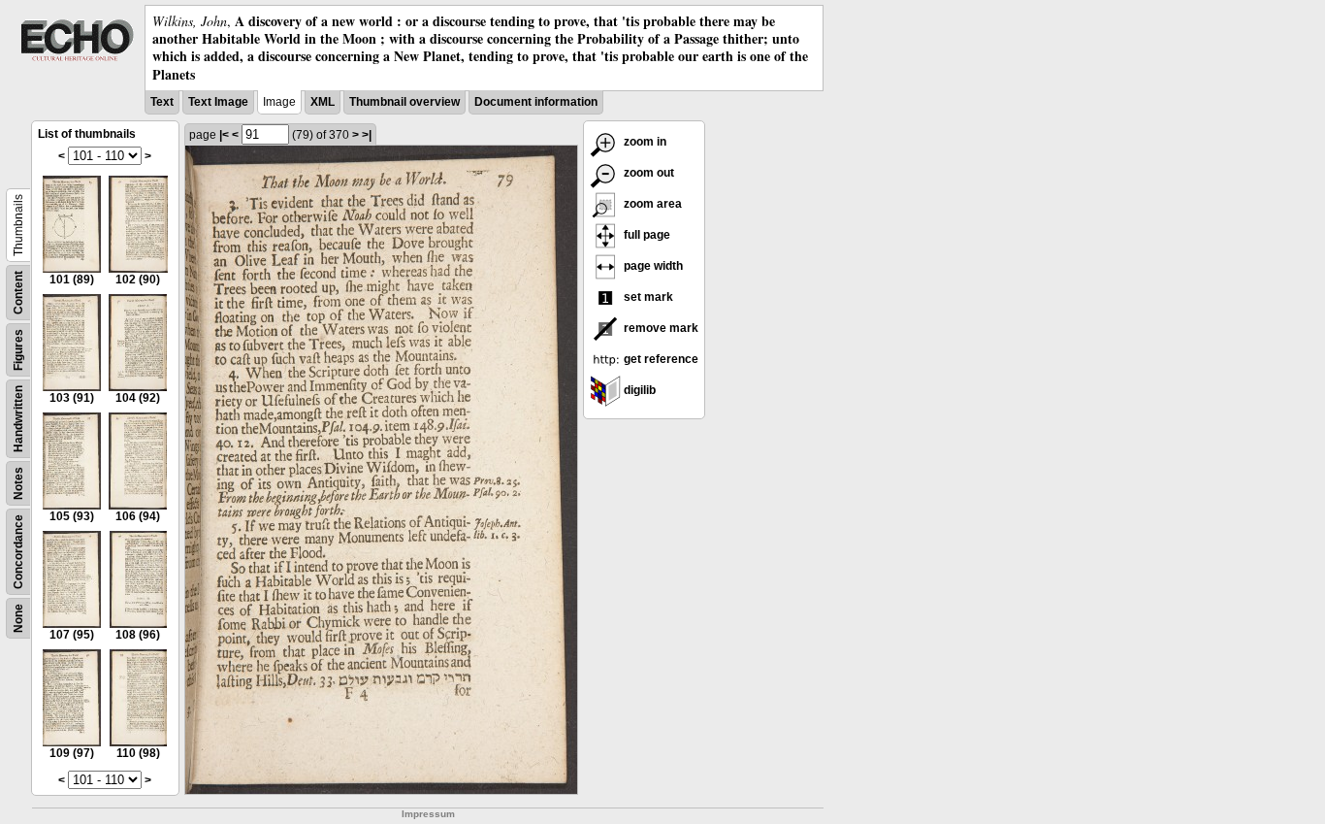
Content (18, 292)
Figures (18, 350)
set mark (647, 297)
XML (322, 102)
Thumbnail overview (404, 102)
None (18, 618)
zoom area (651, 204)
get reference (659, 359)
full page (645, 235)
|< (224, 135)
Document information (536, 102)
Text (162, 102)
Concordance (18, 551)
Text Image (218, 102)
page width (652, 266)
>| (367, 135)
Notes (18, 483)
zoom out (647, 173)
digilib (638, 390)
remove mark (659, 328)
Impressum (428, 813)
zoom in (643, 141)
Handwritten (18, 418)
